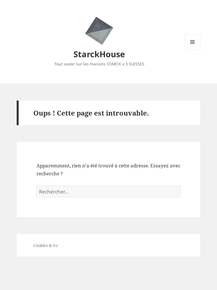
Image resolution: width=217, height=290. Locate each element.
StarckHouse (99, 53)
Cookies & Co (45, 245)
